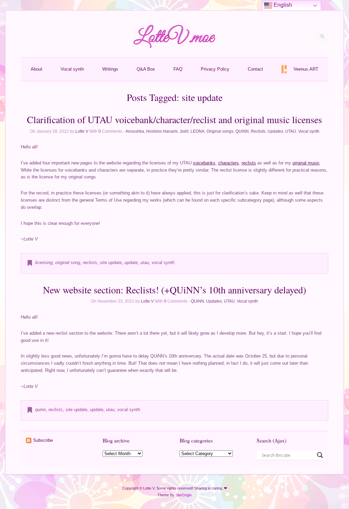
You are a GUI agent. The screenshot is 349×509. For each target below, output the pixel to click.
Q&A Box (146, 69)
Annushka (134, 131)
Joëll (184, 131)
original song (67, 262)
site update (111, 262)
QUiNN (242, 131)
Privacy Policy (215, 69)
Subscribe (43, 440)
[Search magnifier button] (320, 455)
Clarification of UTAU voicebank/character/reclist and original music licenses (174, 119)
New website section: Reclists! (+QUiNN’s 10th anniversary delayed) (174, 289)
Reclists (258, 131)
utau (144, 262)
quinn (40, 409)
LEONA (197, 131)
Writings (110, 69)
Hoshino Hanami (162, 131)
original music (306, 162)
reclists (249, 162)
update (131, 262)
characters (228, 162)
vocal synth (163, 262)
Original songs (220, 131)
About (36, 69)
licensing (43, 262)
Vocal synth (72, 69)
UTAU (290, 131)
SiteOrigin (184, 495)
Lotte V (81, 131)
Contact (255, 69)
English (282, 5)
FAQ (177, 69)
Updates (275, 131)
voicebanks (204, 162)
